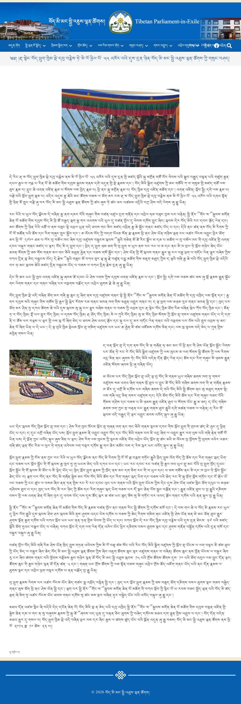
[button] (43, 46)
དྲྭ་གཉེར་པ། (14, 652)
